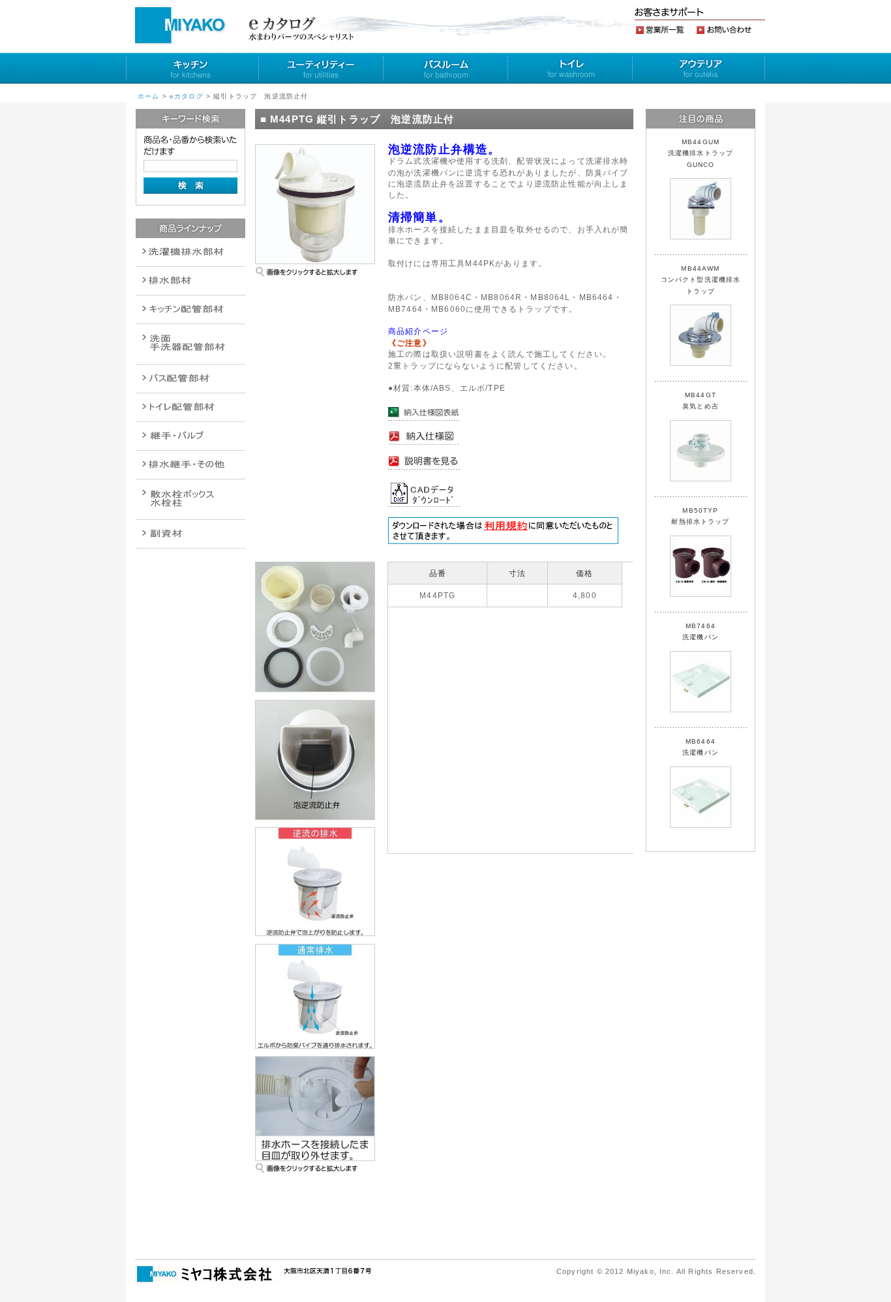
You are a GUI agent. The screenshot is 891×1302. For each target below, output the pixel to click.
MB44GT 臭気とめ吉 (700, 400)
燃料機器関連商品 (190, 465)
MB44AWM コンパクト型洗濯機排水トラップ (701, 280)
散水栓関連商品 (190, 344)
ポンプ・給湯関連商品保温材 (190, 407)
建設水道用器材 (190, 534)
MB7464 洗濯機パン (700, 631)
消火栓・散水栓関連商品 (190, 499)
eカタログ (187, 96)
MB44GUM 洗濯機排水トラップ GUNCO (704, 153)
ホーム (148, 96)
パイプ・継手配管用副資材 (190, 309)
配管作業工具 (190, 436)
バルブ (190, 379)
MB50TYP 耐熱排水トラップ (700, 516)
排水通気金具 (190, 252)
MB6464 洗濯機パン (700, 747)
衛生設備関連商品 (190, 281)
